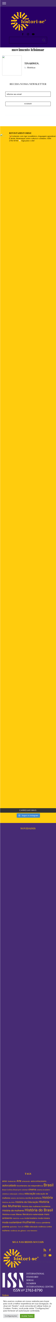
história (47, 1197)
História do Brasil (39, 1210)
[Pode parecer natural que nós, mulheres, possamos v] (28, 492)
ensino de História (18, 1198)
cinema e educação (10, 1194)
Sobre (5, 1295)
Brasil (48, 1185)
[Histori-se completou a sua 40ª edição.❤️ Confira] (28, 393)
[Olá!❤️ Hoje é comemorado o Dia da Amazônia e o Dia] (28, 691)
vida (26, 1226)
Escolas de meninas (28, 994)
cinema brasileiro (43, 1190)
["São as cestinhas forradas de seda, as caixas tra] (28, 591)
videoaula (33, 1227)
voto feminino (32, 1231)
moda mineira (44, 1218)
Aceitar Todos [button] (27, 1316)
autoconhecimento (38, 1181)
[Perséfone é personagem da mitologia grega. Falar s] (28, 426)
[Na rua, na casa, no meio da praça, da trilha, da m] (28, 624)
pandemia (46, 1223)
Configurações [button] (11, 1316)
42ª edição (28, 867)
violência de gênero (18, 1231)
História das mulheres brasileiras (36, 1206)
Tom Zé (20, 1227)
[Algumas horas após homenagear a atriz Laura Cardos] (28, 161)
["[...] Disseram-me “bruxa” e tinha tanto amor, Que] (28, 657)
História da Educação (26, 1202)
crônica (21, 1194)
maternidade (37, 1214)
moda (22, 1218)
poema (5, 1226)
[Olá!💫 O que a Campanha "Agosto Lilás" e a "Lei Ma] (28, 790)
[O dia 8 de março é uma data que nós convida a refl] (28, 459)
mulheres (28, 1222)
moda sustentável (12, 1222)
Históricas (31, 67)
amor (4, 1181)
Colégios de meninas (28, 1035)
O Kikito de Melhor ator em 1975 (28, 913)
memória (16, 1218)
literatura (27, 1214)
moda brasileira (30, 1218)
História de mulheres (13, 1210)
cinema (32, 1189)
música (38, 1223)
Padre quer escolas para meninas (28, 1116)
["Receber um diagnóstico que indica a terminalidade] (28, 326)
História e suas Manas (12, 1214)
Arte (19, 1181)
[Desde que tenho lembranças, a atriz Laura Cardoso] (28, 194)
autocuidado (9, 1185)
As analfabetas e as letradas (28, 1075)
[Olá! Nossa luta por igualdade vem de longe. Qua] (28, 724)
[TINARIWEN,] (12, 65)
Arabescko (12, 1181)
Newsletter (9, 91)
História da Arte (8, 1202)
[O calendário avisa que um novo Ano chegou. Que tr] (28, 558)
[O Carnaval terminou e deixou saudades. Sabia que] (28, 525)
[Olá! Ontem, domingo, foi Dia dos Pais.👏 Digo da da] (28, 757)
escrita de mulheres (33, 1198)
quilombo (13, 1227)
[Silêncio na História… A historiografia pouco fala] (28, 359)
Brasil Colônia (7, 1190)
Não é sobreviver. (28, 1156)
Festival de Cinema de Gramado (28, 872)
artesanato (26, 1181)
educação (30, 1193)
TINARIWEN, (31, 63)
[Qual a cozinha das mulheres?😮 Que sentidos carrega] (28, 293)
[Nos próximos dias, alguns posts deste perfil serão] (28, 227)
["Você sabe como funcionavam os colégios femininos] (28, 260)
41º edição (28, 1030)
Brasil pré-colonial (20, 1190)
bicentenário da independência (30, 1186)
